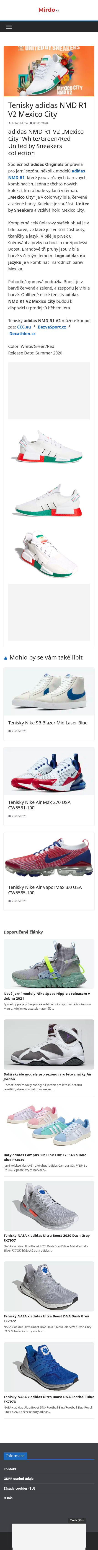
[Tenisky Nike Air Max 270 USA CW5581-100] (49, 750)
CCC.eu (24, 327)
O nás (8, 1498)
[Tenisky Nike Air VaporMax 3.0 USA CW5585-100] (49, 835)
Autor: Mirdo (20, 123)
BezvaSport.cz (52, 327)
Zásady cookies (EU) (19, 1488)
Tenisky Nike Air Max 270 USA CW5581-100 (39, 805)
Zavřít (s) (77, 1520)
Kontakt (10, 1469)
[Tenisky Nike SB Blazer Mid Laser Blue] (49, 670)
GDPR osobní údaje (19, 1478)
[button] (9, 26)
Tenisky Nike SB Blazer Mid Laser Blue (48, 723)
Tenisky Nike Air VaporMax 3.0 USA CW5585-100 (45, 890)
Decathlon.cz (22, 333)
